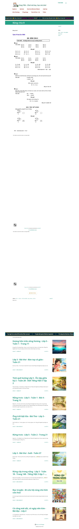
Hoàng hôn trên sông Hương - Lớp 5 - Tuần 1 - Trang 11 (30, 342)
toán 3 (59, 35)
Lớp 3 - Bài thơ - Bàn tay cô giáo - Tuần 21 (28, 360)
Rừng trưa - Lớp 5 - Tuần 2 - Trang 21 (30, 434)
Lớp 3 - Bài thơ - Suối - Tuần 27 (27, 453)
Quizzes (22, 9)
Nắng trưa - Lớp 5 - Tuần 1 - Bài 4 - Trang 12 (29, 399)
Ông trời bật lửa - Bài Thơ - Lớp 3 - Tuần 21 (29, 417)
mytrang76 (39, 228)
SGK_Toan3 (60, 33)
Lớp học (45, 9)
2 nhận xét (18, 351)
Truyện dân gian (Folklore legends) (37, 334)
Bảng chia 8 (26, 228)
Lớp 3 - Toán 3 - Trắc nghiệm (63, 32)
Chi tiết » (46, 351)
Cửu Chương (15, 12)
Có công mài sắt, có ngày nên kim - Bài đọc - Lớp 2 (29, 509)
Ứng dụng (25, 12)
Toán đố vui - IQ (35, 12)
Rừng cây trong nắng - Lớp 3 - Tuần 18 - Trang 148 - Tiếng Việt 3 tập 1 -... (30, 472)
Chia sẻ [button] (59, 26)
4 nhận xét (18, 390)
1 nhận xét (18, 442)
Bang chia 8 (26, 287)
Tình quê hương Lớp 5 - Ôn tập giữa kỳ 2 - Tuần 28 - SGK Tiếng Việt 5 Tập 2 (30, 381)
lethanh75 (38, 287)
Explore (14, 9)
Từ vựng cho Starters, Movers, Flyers (61, 334)
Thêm (44, 12)
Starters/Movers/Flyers (33, 9)
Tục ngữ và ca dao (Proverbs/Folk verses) (12, 334)
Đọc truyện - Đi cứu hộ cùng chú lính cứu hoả (30, 491)
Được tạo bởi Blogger (40, 524)
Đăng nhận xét (19, 369)
